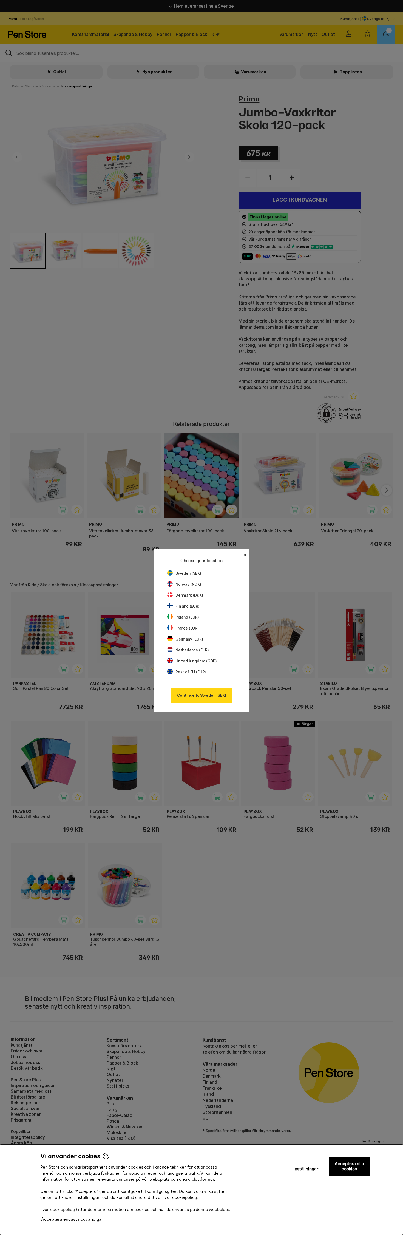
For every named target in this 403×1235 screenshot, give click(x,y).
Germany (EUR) (189, 639)
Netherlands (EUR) (192, 650)
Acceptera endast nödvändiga (71, 1219)
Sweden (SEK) (188, 573)
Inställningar (306, 1168)
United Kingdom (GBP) (196, 661)
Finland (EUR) (187, 606)
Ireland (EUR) (187, 617)
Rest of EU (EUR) (190, 672)
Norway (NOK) (188, 584)
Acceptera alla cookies (349, 1166)
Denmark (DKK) (189, 595)
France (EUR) (187, 628)
